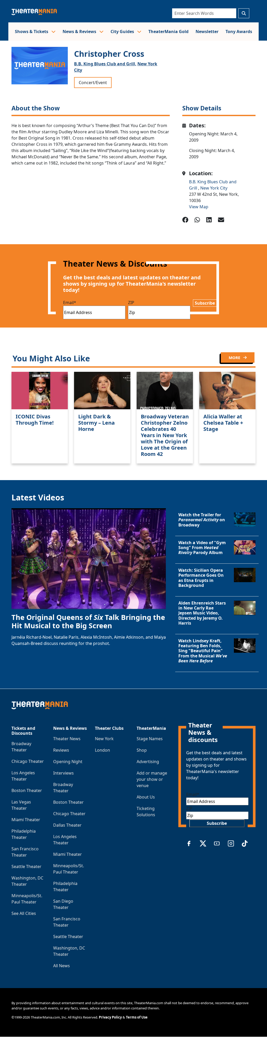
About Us (146, 797)
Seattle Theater (26, 866)
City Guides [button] (123, 31)
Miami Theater (25, 819)
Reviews (61, 750)
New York (104, 739)
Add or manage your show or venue (152, 779)
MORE (235, 357)
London (102, 750)
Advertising (148, 761)
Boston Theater (26, 790)
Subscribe (205, 303)
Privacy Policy (110, 1017)
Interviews (63, 773)
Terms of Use (137, 1017)
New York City (213, 188)
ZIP (131, 302)
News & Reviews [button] (80, 31)
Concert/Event (93, 82)
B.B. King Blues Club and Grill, (105, 64)
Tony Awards (239, 31)
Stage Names (150, 739)
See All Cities (23, 913)
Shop (142, 750)
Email (69, 302)
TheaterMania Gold (168, 31)
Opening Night (67, 761)
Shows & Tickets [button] (32, 31)
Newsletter (207, 31)
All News (61, 966)
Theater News (67, 739)
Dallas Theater (67, 825)
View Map (198, 207)
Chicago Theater (27, 761)
